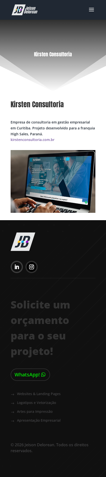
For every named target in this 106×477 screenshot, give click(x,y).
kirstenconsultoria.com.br (32, 139)
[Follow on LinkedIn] (17, 267)
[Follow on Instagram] (31, 267)
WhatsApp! (27, 374)
